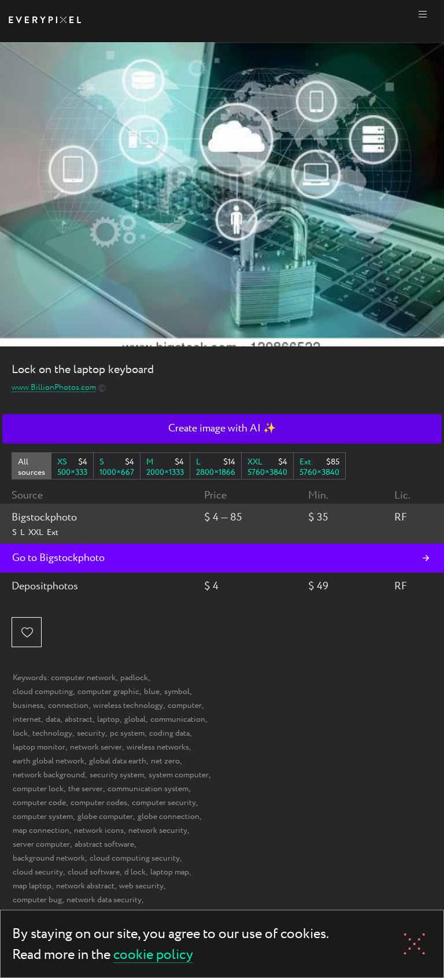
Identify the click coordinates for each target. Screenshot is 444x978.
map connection (41, 830)
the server (85, 789)
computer (185, 705)
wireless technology (128, 705)
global (135, 719)
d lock (135, 872)
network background (49, 775)
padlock (134, 678)
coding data (169, 733)
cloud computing (43, 692)
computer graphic (108, 692)
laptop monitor (39, 747)
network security (157, 830)
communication (177, 719)
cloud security (38, 872)
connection (68, 705)
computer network (83, 678)
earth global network (48, 761)
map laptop (32, 886)
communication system (148, 789)
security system (117, 775)
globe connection (168, 816)
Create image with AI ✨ (222, 428)
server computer (41, 844)
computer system (43, 816)
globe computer (105, 816)
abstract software (104, 844)
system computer (179, 775)
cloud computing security (135, 858)
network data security (104, 900)
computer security (164, 803)
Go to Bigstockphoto (58, 558)
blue (152, 692)
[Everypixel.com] (45, 21)
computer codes (99, 803)
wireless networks (158, 747)
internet (27, 719)
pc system (127, 733)
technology (52, 733)
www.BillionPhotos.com (54, 387)
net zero (165, 761)
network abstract (85, 886)
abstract (78, 719)
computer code (39, 803)
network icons (99, 830)
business (28, 705)
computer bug (37, 900)
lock (20, 733)
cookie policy (153, 956)
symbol (177, 692)
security (91, 733)
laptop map (169, 872)
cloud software (94, 872)
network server (96, 747)
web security (141, 886)
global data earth (117, 761)
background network (49, 858)
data (53, 719)
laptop (108, 719)
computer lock (38, 789)
